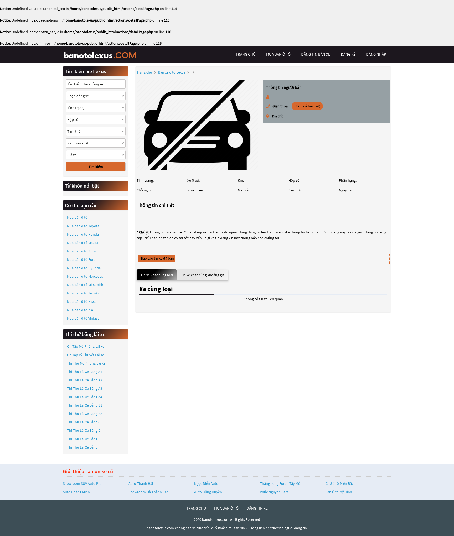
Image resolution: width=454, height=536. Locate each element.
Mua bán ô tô (77, 217)
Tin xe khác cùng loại (157, 275)
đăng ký (348, 54)
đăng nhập (376, 54)
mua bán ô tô (278, 54)
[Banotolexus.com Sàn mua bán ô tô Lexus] (102, 54)
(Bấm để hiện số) (307, 106)
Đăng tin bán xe (315, 54)
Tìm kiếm (96, 166)
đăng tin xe (257, 508)
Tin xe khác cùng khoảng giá (202, 275)
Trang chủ (144, 72)
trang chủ (246, 54)
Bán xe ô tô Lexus (171, 72)
